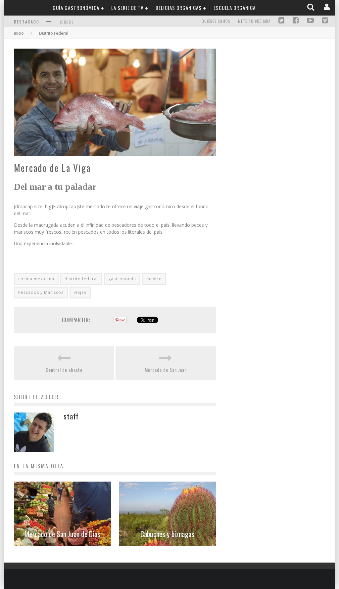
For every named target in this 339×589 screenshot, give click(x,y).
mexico (154, 279)
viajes (80, 292)
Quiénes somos (216, 21)
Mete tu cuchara (254, 21)
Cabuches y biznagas (167, 534)
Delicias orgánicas (179, 7)
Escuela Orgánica (235, 7)
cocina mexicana (36, 279)
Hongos (66, 22)
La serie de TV (127, 7)
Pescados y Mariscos (41, 292)
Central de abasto (64, 369)
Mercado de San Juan (166, 369)
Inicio (19, 33)
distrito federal (81, 279)
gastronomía (122, 279)
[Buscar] (311, 7)
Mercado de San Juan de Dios (62, 534)
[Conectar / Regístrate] (327, 7)
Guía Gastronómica (76, 7)
